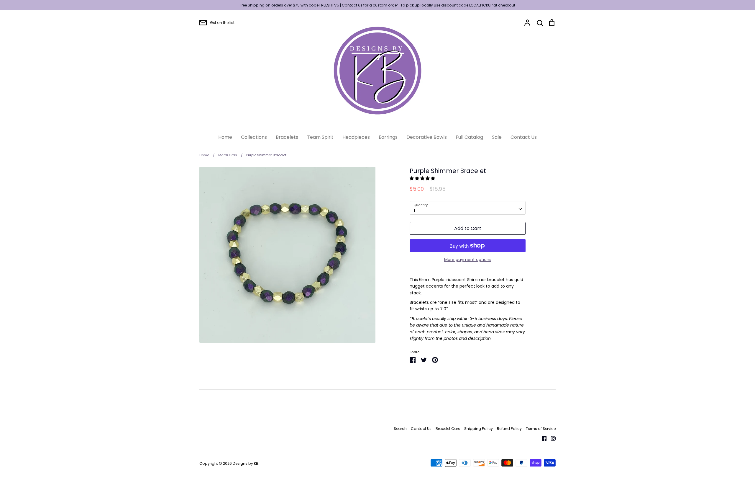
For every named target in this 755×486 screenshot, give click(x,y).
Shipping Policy (478, 428)
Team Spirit (320, 137)
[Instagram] (551, 438)
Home (225, 137)
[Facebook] (541, 438)
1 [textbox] (414, 211)
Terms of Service (541, 428)
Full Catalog (469, 137)
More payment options (467, 259)
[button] (423, 178)
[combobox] (468, 208)
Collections (254, 137)
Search (400, 428)
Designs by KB (245, 463)
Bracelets (287, 137)
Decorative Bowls (426, 137)
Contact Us (524, 137)
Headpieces (356, 137)
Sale (497, 137)
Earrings (388, 137)
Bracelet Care (448, 428)
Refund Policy (509, 428)
